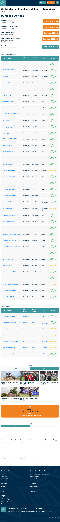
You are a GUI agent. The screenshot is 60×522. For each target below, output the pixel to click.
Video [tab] (15, 368)
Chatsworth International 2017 (9, 271)
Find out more (50, 47)
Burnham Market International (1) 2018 (11, 234)
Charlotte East (26, 316)
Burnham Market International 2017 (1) (11, 341)
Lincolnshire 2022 (6, 76)
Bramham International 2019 (9, 170)
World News (33, 489)
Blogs (2, 491)
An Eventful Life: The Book (8, 479)
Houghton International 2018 (9, 221)
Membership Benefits (30, 411)
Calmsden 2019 (6, 120)
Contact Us (4, 476)
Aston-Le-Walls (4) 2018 (8, 201)
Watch (52, 170)
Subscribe (42, 2)
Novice (43, 353)
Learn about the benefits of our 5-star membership (30, 414)
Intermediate (44, 341)
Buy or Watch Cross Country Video (39, 474)
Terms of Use (4, 501)
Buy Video (52, 64)
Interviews (33, 491)
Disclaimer (4, 504)
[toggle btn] (57, 2)
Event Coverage (34, 486)
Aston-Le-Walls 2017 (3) (8, 253)
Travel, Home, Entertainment (28, 511)
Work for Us (4, 489)
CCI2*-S (43, 316)
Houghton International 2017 (9, 335)
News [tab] (44, 368)
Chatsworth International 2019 (9, 183)
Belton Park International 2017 (9, 347)
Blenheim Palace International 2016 (10, 284)
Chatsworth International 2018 (9, 227)
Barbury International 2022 (8, 64)
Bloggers (3, 486)
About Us (3, 474)
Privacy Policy (5, 499)
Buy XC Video (51, 2)
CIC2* (43, 328)
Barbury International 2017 (8, 265)
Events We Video (34, 476)
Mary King (25, 322)
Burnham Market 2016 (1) (8, 296)
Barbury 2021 (5, 107)
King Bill (11, 306)
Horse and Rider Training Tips (44, 511)
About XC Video (34, 479)
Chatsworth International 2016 (9, 290)
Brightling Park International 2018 (10, 215)
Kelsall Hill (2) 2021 (7, 95)
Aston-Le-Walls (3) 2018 (8, 208)
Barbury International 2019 (8, 145)
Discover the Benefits (14, 511)
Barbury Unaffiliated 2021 (8, 101)
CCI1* (43, 335)
